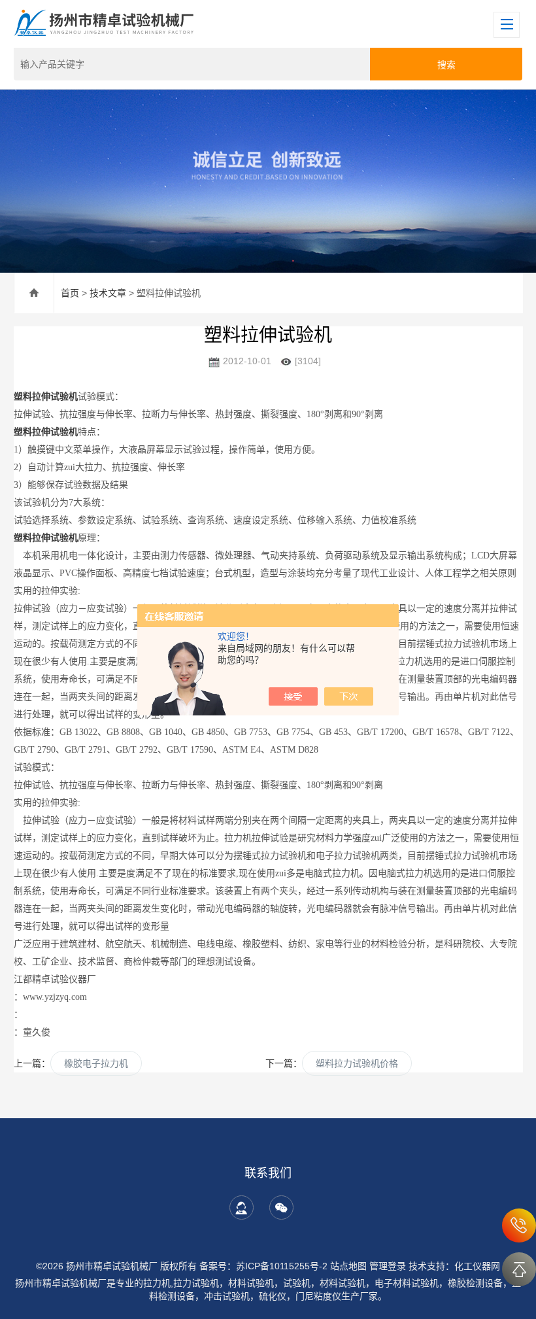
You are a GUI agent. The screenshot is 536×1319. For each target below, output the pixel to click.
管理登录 (387, 1266)
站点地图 (348, 1266)
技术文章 (108, 293)
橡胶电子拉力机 (96, 1063)
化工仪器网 (477, 1266)
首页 (70, 293)
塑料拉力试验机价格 (357, 1063)
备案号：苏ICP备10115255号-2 (263, 1266)
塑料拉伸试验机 (46, 397)
